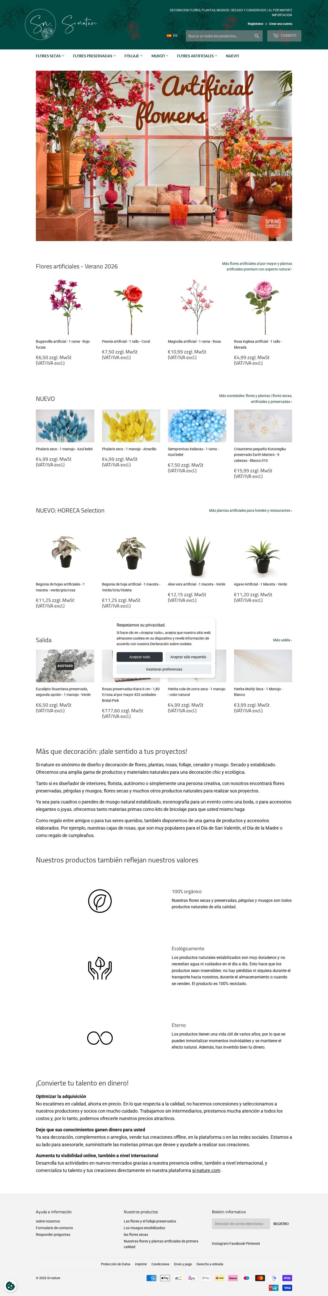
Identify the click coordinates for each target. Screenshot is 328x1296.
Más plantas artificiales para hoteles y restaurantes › (250, 510)
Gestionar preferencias (164, 669)
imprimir (141, 1264)
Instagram (220, 1243)
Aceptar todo (139, 657)
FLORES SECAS (48, 56)
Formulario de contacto (54, 1228)
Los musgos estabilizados (144, 1228)
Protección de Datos (115, 1264)
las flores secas (136, 1234)
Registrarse (255, 24)
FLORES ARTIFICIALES (195, 56)
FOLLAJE (132, 56)
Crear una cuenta (280, 24)
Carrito (288, 35)
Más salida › (282, 640)
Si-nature (53, 1278)
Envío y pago (183, 1264)
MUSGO (158, 56)
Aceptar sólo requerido (188, 657)
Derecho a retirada (210, 1264)
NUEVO (232, 56)
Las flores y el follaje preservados (150, 1221)
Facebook (237, 1243)
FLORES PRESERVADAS (93, 56)
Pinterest (253, 1243)
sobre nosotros (48, 1221)
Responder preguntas (53, 1234)
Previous (47, 156)
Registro (281, 1224)
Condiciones (160, 1264)
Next (281, 156)
